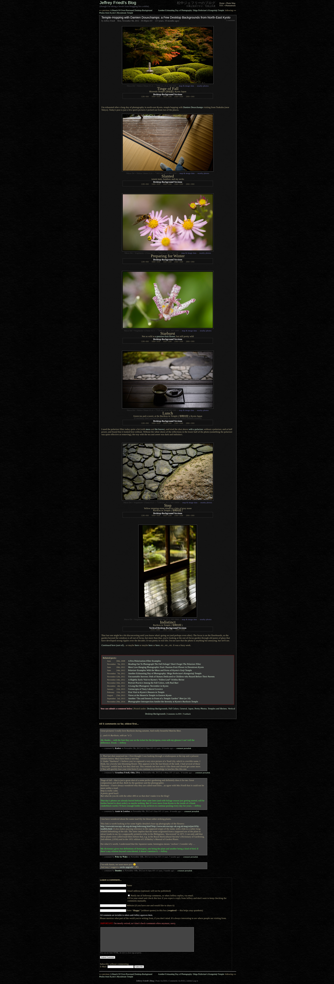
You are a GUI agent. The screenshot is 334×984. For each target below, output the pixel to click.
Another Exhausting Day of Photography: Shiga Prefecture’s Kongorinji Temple (197, 10)
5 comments (230, 20)
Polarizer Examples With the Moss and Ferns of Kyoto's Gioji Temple (160, 670)
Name (129, 885)
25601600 (178, 97)
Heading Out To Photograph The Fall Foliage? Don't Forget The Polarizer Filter (164, 664)
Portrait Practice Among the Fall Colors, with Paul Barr (153, 682)
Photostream (230, 5)
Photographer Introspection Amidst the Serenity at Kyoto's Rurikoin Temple (163, 701)
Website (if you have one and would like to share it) (150, 905)
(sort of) (112, 645)
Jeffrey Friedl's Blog (118, 2)
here (137, 645)
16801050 (155, 97)
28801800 (190, 97)
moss (148, 429)
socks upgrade (126, 867)
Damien (118, 870)
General (183, 708)
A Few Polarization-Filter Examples (144, 661)
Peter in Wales (121, 856)
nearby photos (203, 86)
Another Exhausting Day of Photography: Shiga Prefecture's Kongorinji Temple (165, 673)
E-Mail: (104, 966)
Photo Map (230, 3)
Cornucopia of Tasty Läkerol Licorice (145, 689)
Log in (195, 981)
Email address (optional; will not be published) (149, 891)
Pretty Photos (201, 708)
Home (221, 3)
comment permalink (183, 748)
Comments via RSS (174, 714)
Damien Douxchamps (193, 107)
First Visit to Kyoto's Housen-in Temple (146, 692)
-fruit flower (165, 336)
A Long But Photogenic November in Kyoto (148, 686)
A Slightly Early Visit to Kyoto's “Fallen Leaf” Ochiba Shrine (156, 679)
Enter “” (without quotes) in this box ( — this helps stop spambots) (165, 910)
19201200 (167, 97)
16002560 (180, 630)
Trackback (187, 714)
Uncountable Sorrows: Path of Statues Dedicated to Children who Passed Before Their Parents (171, 676)
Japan (190, 708)
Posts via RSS (161, 981)
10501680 (155, 630)
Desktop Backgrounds (157, 708)
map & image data (186, 86)
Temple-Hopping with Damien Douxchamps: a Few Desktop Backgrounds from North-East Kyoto (165, 17)
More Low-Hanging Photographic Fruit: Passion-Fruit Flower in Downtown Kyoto (166, 667)
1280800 (145, 97)
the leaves (159, 429)
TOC (221, 5)
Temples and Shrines (217, 708)
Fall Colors (174, 708)
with (196, 429)
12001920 (168, 630)
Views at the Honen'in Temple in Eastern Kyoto (150, 695)
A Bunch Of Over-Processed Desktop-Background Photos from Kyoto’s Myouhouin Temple (125, 11)
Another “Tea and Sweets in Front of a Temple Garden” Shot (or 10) (159, 698)
